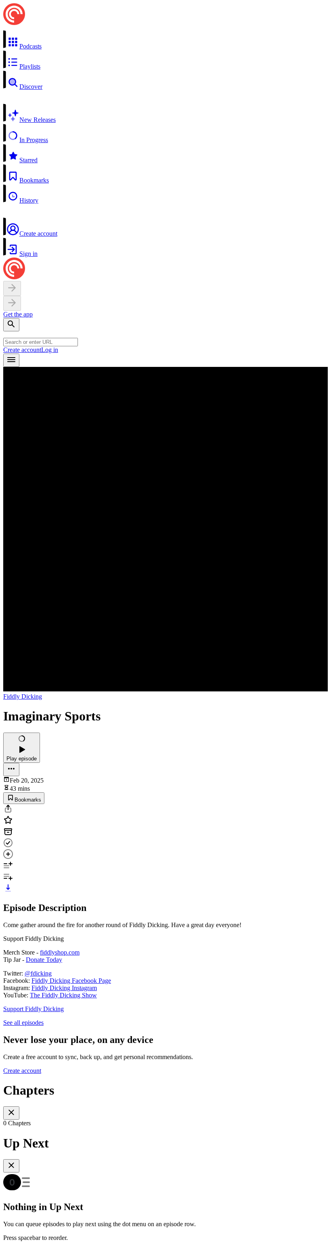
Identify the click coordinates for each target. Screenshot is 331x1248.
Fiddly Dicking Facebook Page (71, 980)
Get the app (18, 314)
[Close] (11, 1113)
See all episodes (23, 1022)
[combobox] (40, 342)
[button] (165, 40)
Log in (49, 349)
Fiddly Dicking (22, 696)
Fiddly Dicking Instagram (64, 987)
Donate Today (44, 959)
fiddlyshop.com (60, 952)
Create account (22, 349)
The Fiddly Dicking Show (63, 995)
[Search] (11, 324)
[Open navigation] (11, 360)
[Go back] (12, 288)
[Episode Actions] (11, 769)
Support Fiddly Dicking (33, 1008)
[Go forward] (12, 303)
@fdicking (38, 973)
